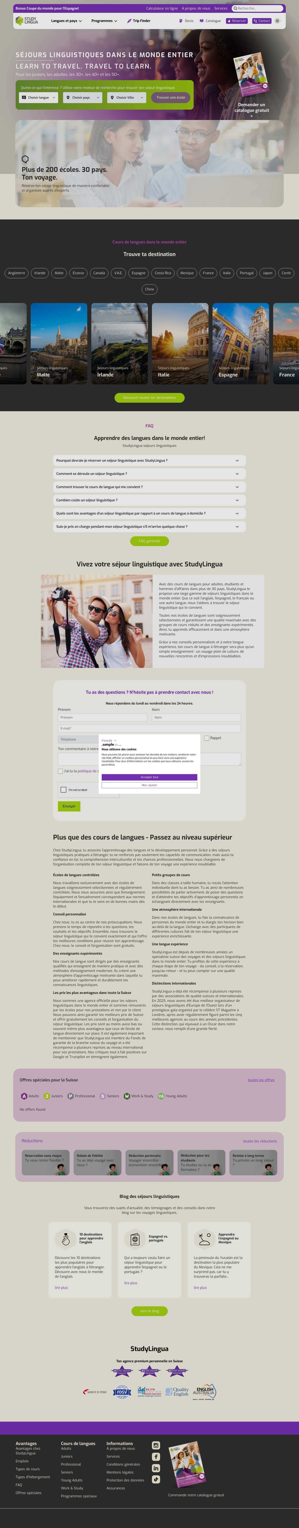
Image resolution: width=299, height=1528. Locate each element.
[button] (109, 740)
